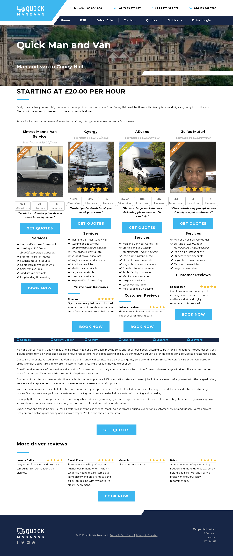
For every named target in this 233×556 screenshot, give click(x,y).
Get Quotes (40, 228)
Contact (130, 20)
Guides (173, 20)
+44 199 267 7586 (205, 8)
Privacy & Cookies (146, 535)
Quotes (151, 20)
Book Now (40, 288)
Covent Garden (63, 340)
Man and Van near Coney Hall (38, 244)
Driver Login (201, 20)
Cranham (162, 340)
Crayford (196, 340)
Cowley (92, 340)
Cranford (127, 340)
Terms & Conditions (122, 535)
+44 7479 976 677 (129, 8)
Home (65, 20)
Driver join (105, 20)
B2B (83, 20)
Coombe (25, 340)
